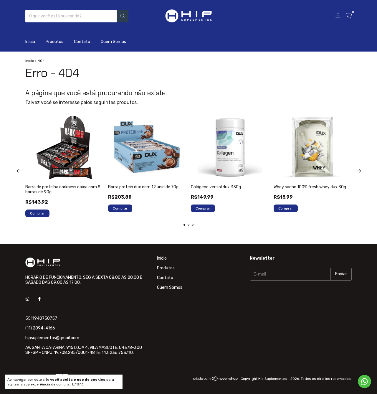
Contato (82, 41)
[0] (348, 15)
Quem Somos (113, 41)
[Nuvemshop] (216, 380)
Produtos (54, 41)
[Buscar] (122, 16)
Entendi (78, 384)
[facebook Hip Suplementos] (39, 299)
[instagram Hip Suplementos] (27, 299)
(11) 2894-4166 (40, 328)
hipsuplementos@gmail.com (52, 337)
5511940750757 (41, 318)
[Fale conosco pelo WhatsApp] (364, 381)
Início (30, 41)
